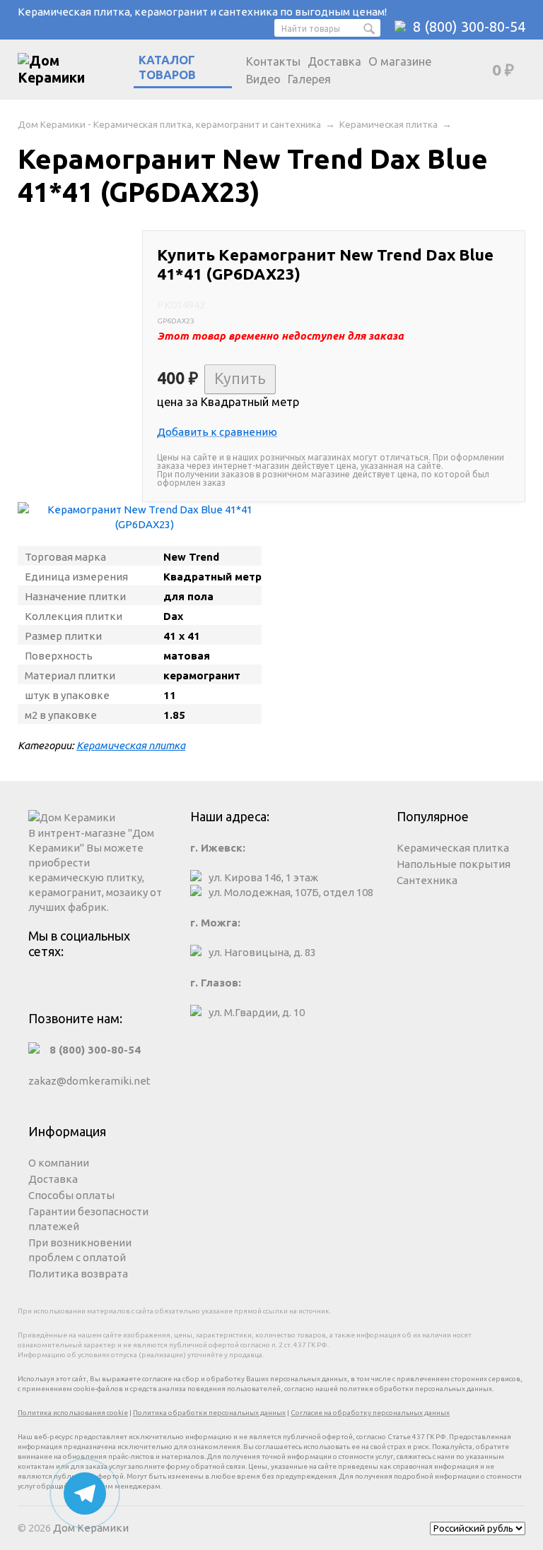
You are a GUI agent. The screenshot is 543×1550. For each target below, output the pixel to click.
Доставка (334, 61)
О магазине (399, 61)
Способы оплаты (71, 1195)
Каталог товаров (167, 67)
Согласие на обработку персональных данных (370, 1413)
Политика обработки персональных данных (209, 1413)
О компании (58, 1163)
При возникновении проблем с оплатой (80, 1249)
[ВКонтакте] (97, 985)
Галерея (309, 79)
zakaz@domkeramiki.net (89, 1081)
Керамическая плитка (388, 124)
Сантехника (427, 880)
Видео (263, 79)
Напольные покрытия (453, 864)
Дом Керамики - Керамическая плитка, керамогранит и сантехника (169, 124)
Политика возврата (78, 1274)
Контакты (273, 61)
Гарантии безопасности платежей (88, 1218)
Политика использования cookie (73, 1413)
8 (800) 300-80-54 (469, 26)
